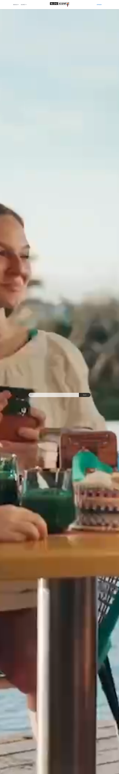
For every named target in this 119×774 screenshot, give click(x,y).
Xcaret (23, 4)
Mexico (15, 4)
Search (84, 395)
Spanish (99, 4)
